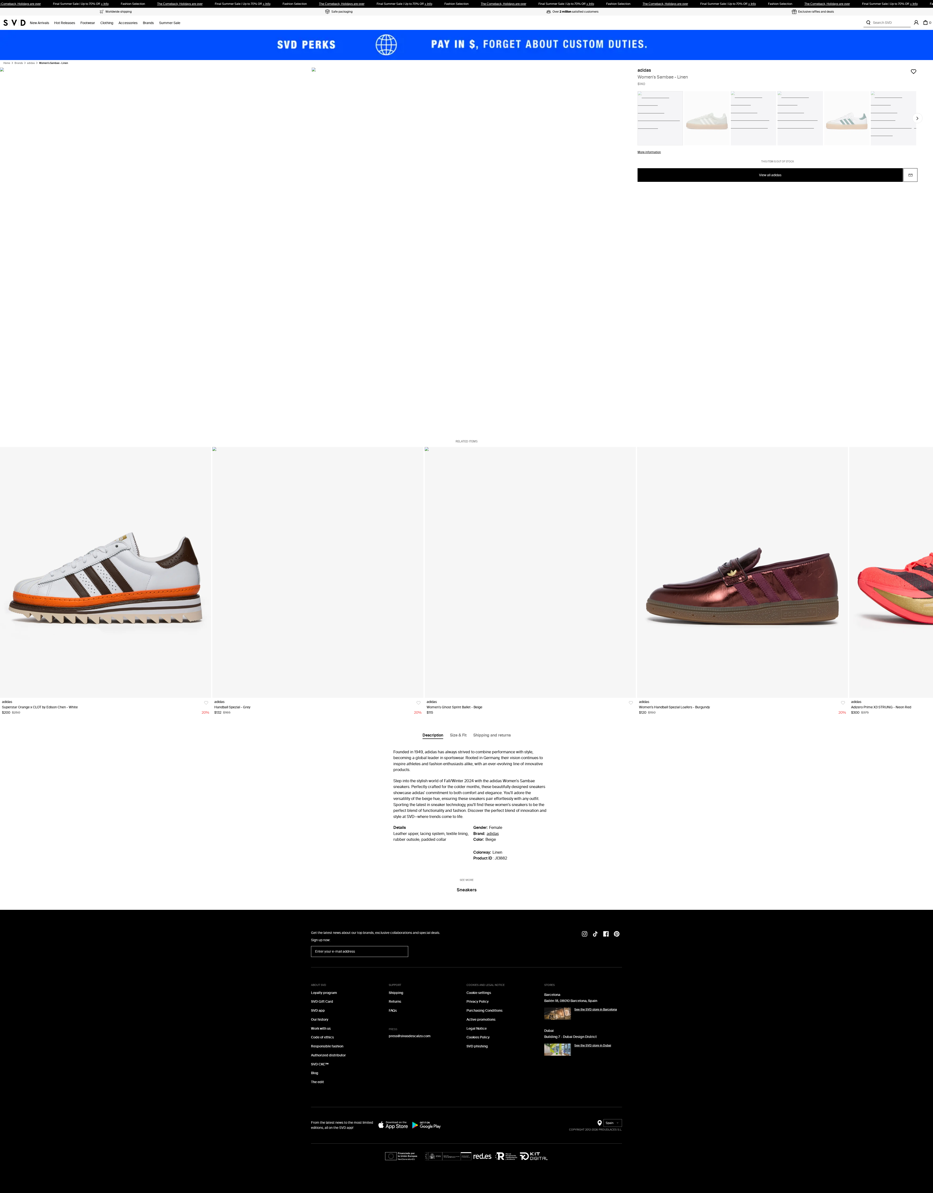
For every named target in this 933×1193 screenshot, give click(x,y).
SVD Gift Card (322, 1002)
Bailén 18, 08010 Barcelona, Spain (570, 1001)
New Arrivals (39, 23)
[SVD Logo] (14, 23)
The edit (317, 1082)
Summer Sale (169, 23)
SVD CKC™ (319, 1064)
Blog (314, 1073)
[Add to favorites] (913, 71)
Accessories (128, 23)
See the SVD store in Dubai (592, 1045)
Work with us (321, 1028)
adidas (31, 63)
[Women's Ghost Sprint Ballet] (530, 572)
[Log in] (916, 22)
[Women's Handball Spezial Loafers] (742, 572)
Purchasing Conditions (484, 1011)
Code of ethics (322, 1037)
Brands (148, 23)
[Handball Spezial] (317, 572)
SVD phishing (477, 1046)
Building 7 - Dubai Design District (570, 1037)
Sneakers (466, 889)
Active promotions (480, 1020)
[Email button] (910, 175)
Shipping (396, 993)
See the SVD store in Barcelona (595, 1009)
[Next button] (917, 118)
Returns (395, 1002)
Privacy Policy (477, 1002)
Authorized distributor (328, 1055)
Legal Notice (476, 1028)
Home (6, 63)
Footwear (87, 23)
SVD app (318, 1011)
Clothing (106, 23)
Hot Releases (64, 23)
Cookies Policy (478, 1037)
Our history (319, 1020)
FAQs (393, 1011)
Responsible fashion (327, 1046)
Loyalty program (324, 993)
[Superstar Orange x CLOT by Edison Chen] (105, 572)
